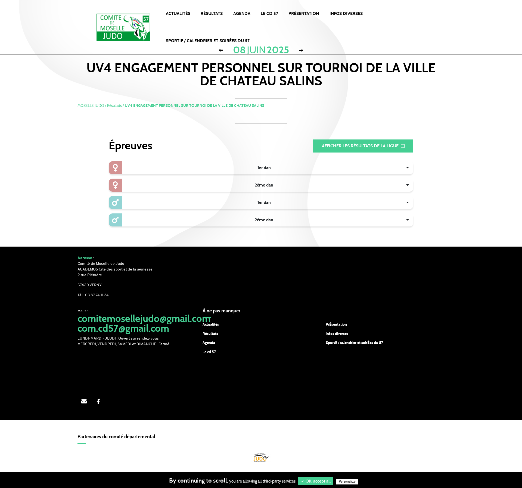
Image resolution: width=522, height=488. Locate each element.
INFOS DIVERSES (346, 13)
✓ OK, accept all (316, 481)
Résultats (212, 13)
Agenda (241, 13)
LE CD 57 (269, 13)
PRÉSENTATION (303, 13)
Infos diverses (337, 334)
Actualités (178, 13)
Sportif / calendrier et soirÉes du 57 (354, 343)
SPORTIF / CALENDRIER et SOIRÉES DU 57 (208, 41)
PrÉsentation (336, 325)
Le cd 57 (209, 352)
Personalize (347, 481)
